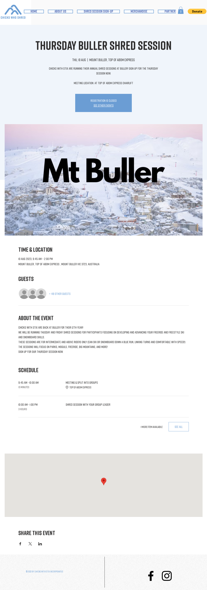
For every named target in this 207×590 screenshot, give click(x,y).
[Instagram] (166, 576)
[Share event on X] (30, 543)
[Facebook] (150, 576)
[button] (181, 10)
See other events (104, 105)
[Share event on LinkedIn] (40, 543)
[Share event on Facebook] (20, 543)
